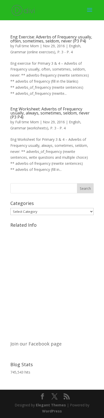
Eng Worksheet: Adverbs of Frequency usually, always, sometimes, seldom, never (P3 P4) (50, 113)
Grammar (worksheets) (29, 128)
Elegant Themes (51, 405)
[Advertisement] (52, 282)
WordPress (52, 411)
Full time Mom (27, 45)
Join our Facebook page (36, 344)
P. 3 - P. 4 (65, 52)
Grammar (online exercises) (32, 52)
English (74, 45)
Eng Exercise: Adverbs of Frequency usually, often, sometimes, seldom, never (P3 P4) (51, 39)
